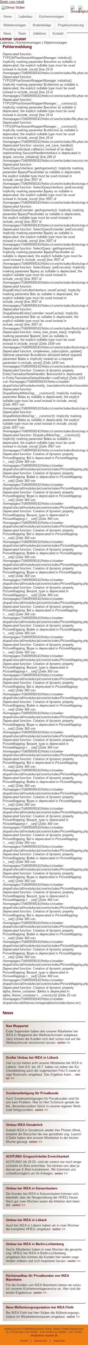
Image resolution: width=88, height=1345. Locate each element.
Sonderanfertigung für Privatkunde (32, 1093)
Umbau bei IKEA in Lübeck (26, 1220)
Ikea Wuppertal (17, 1026)
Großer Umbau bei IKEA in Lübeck (32, 1057)
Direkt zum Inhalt (12, 2)
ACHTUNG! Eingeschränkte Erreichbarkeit (37, 1156)
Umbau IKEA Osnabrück (24, 1125)
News (7, 33)
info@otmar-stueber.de (44, 1335)
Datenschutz (40, 1340)
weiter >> (63, 1042)
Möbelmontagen (14, 25)
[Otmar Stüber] (13, 7)
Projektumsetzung (71, 25)
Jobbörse (39, 33)
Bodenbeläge (42, 25)
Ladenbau (25, 16)
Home (7, 16)
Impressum (59, 1340)
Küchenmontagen (51, 16)
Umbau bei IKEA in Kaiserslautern (31, 1188)
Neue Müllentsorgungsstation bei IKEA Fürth (40, 1307)
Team (22, 33)
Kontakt (58, 33)
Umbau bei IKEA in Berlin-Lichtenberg (35, 1244)
